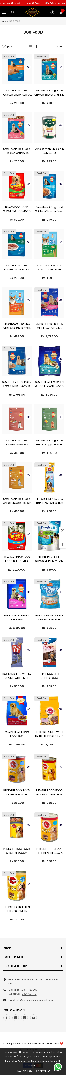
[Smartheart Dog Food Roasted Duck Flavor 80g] (17, 244)
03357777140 (29, 993)
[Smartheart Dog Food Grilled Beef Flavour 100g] (17, 419)
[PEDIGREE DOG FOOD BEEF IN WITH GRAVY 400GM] (49, 827)
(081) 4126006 (29, 989)
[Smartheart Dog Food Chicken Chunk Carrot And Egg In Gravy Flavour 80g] (17, 69)
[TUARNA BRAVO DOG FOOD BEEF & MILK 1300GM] (17, 536)
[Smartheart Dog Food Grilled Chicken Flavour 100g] (17, 477)
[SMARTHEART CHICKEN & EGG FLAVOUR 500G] (49, 361)
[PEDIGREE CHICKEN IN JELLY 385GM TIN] (17, 886)
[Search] (13, 12)
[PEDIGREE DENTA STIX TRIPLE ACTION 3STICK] (49, 477)
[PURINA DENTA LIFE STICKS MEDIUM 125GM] (49, 536)
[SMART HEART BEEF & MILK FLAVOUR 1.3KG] (49, 302)
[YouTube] (33, 1017)
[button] (31, 47)
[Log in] (52, 12)
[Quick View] (28, 67)
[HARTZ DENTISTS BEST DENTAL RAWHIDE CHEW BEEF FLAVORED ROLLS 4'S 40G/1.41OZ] (49, 594)
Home (3, 21)
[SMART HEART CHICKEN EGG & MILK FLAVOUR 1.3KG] (17, 361)
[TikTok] (24, 1017)
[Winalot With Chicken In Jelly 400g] (49, 127)
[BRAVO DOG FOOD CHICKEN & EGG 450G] (17, 186)
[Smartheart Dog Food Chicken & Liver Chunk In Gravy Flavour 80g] (49, 69)
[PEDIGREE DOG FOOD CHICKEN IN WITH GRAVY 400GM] (49, 769)
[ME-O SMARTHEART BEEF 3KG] (17, 594)
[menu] (4, 12)
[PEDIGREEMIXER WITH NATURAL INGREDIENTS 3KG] (49, 711)
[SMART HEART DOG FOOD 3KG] (17, 711)
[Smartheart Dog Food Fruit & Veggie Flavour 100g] (49, 419)
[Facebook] (6, 1017)
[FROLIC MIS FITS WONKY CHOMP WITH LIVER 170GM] (17, 652)
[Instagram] (15, 1017)
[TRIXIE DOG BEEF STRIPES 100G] (49, 652)
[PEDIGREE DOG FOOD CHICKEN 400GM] (17, 827)
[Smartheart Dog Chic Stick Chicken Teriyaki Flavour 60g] (17, 302)
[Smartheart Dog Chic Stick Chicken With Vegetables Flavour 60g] (49, 244)
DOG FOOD (14, 21)
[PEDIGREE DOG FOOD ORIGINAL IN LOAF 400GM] (17, 769)
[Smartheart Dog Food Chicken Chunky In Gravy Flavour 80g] (17, 127)
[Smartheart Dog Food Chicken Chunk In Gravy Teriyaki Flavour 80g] (49, 186)
